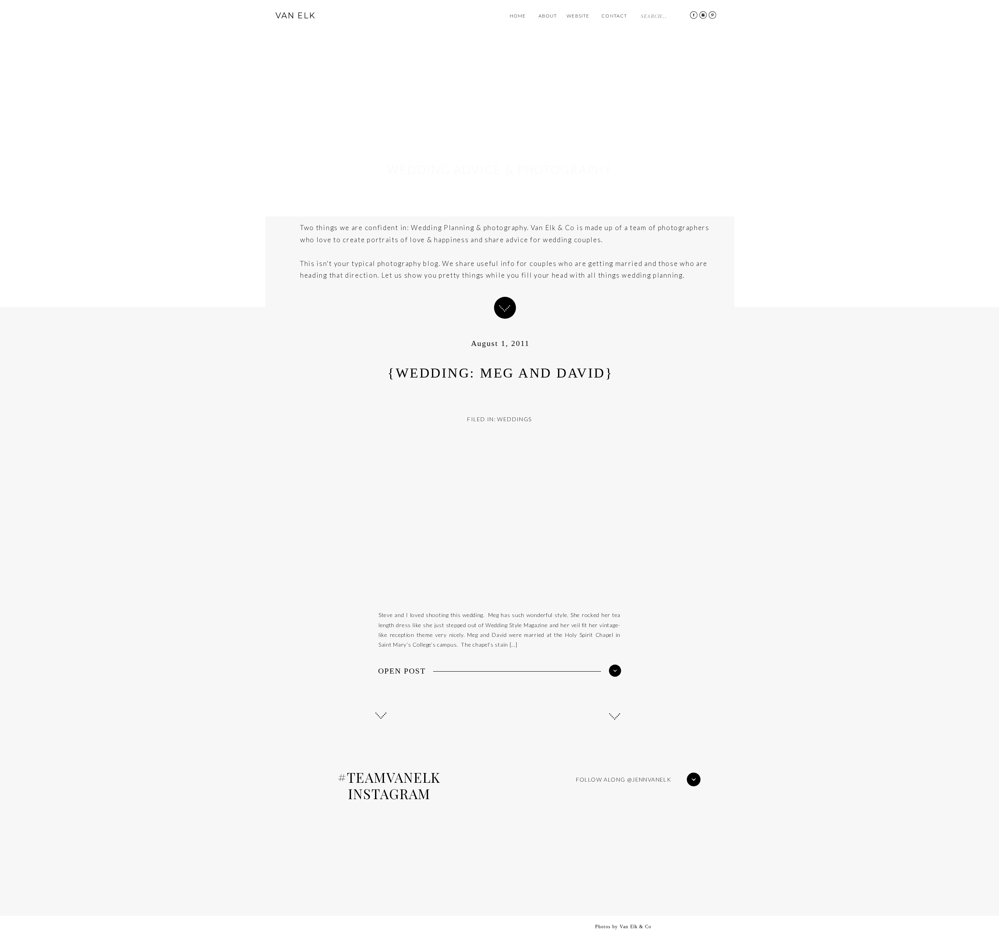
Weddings (514, 419)
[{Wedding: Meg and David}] (615, 671)
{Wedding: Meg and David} (500, 373)
